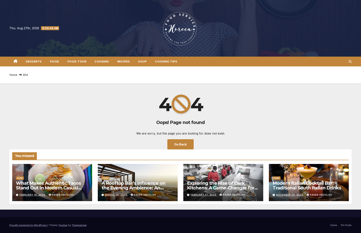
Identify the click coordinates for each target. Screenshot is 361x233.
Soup (142, 61)
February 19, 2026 (33, 194)
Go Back (180, 144)
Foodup (63, 225)
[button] (350, 61)
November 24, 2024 (290, 194)
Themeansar (79, 225)
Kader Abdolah (63, 194)
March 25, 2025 (116, 194)
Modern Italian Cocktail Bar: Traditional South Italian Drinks (307, 185)
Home (13, 75)
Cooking (102, 61)
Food (54, 61)
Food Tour (76, 61)
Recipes (123, 61)
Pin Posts (346, 225)
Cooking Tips (166, 61)
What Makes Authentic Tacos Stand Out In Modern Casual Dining (48, 187)
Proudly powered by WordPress (28, 225)
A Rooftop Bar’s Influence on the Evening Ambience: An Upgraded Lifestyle (133, 187)
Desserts (34, 61)
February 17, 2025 (204, 194)
